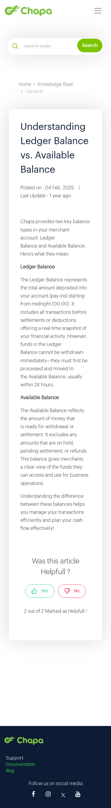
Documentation (20, 765)
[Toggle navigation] (98, 11)
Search (90, 45)
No (75, 591)
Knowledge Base (55, 84)
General (34, 91)
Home (25, 84)
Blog (10, 771)
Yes (42, 591)
